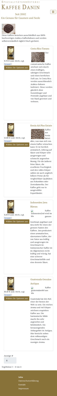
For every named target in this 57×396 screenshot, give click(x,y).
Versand (7, 64)
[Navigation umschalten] (53, 12)
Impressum (23, 388)
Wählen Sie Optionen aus (17, 67)
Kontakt (22, 384)
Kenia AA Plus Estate (41, 125)
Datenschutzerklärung (28, 381)
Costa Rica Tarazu (40, 48)
